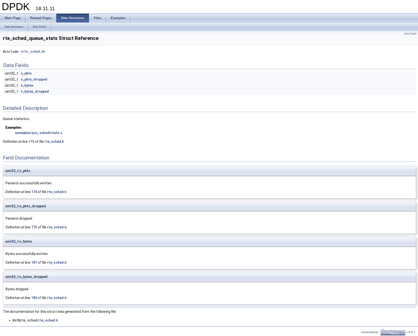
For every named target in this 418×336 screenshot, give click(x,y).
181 (34, 262)
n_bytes (27, 85)
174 (34, 192)
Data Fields (410, 33)
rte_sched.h (33, 51)
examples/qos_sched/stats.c (38, 133)
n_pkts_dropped (34, 79)
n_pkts (26, 73)
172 (31, 141)
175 (34, 227)
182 (34, 298)
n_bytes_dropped (35, 91)
